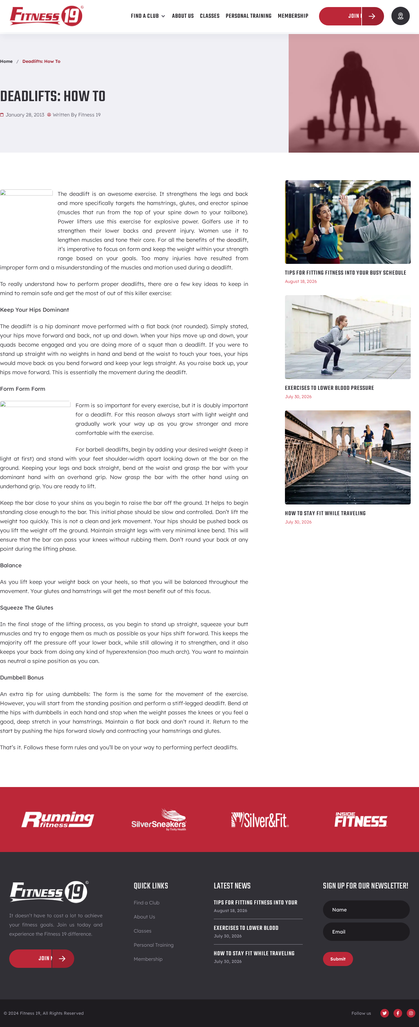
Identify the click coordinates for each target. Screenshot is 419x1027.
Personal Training (154, 945)
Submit (338, 959)
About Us (144, 917)
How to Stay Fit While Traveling (325, 513)
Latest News (232, 886)
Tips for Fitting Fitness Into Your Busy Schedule (345, 273)
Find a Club (147, 903)
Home (6, 61)
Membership (148, 959)
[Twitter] (384, 1013)
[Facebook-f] (398, 1013)
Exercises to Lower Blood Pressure (329, 388)
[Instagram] (411, 1013)
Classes (143, 931)
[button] (148, 16)
